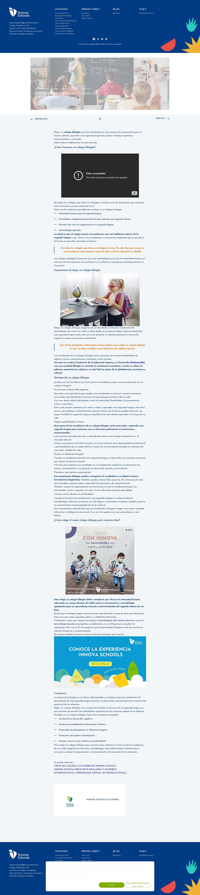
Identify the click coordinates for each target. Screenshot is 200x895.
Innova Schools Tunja (62, 23)
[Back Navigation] (100, 119)
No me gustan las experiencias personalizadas (138, 885)
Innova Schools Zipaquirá (63, 28)
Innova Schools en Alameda (64, 31)
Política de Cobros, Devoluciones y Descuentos (26, 31)
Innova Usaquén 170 (61, 26)
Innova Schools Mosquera (63, 15)
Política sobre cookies (73, 872)
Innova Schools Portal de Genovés (66, 21)
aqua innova (86, 15)
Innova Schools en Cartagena (64, 33)
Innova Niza (59, 18)
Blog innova (117, 13)
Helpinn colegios (87, 18)
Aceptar (112, 885)
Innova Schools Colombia (46, 89)
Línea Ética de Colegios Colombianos (22, 28)
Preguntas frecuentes (146, 13)
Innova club (85, 13)
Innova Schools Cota (61, 13)
